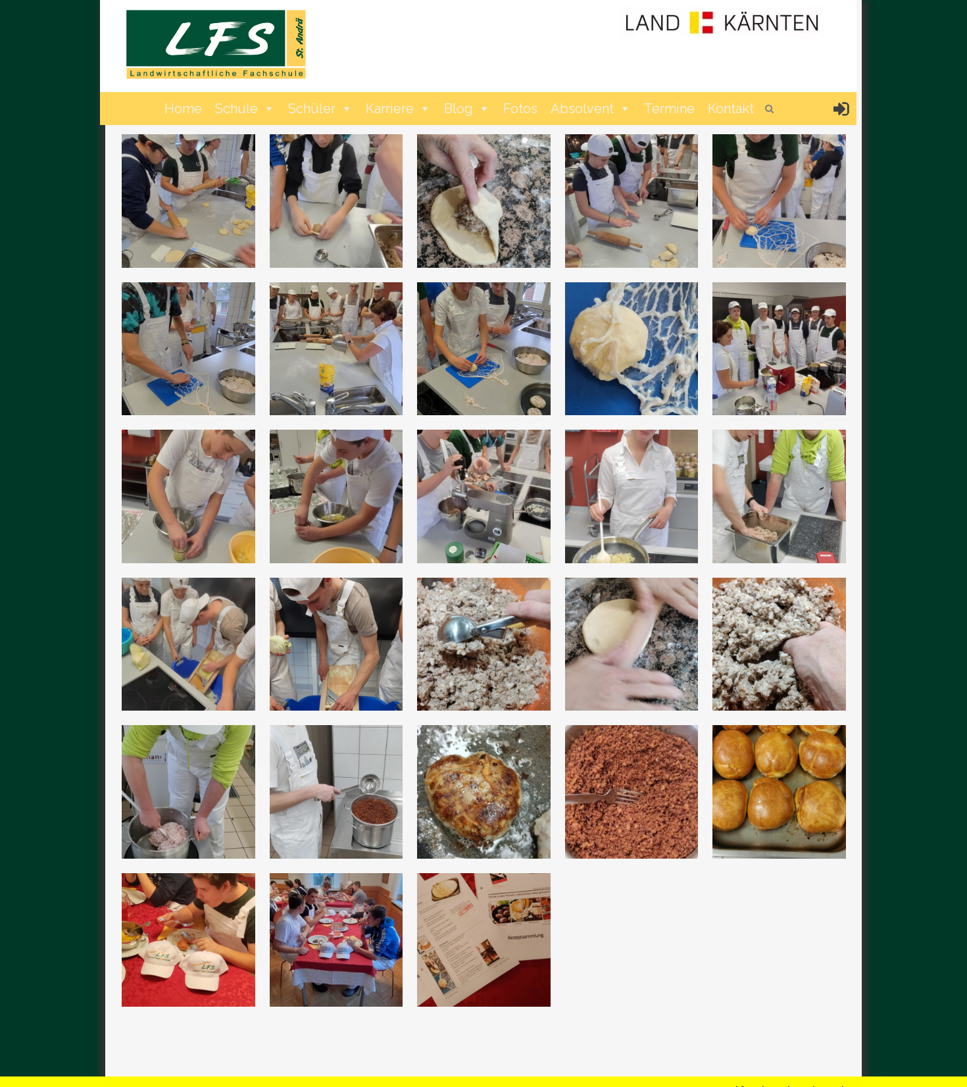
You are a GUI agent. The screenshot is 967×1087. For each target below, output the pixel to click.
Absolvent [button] (582, 108)
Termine (669, 108)
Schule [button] (236, 108)
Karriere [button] (390, 108)
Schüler (311, 108)
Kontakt (731, 108)
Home (183, 108)
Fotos (520, 108)
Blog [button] (458, 108)
